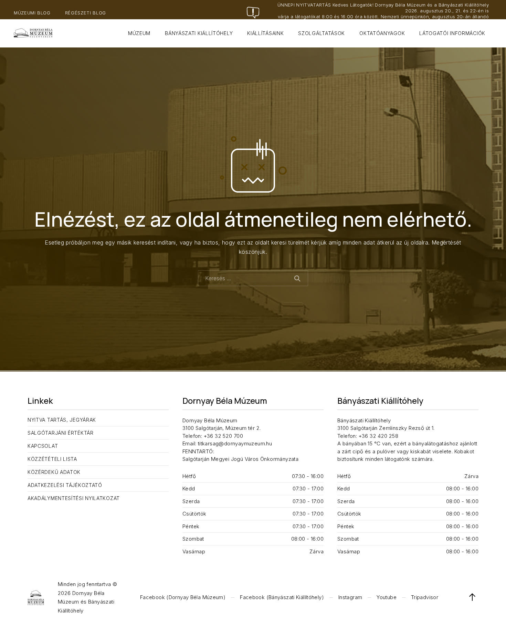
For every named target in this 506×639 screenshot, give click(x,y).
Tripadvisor (424, 597)
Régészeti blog (85, 12)
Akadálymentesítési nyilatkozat (74, 498)
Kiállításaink (265, 33)
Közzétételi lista (52, 459)
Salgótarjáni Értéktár (61, 433)
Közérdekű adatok (54, 472)
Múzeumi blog (32, 12)
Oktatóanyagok (382, 33)
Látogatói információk (452, 33)
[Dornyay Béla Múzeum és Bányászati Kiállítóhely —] (33, 33)
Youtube (387, 597)
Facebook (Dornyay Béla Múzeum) (182, 597)
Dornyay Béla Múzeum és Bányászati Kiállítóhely (86, 602)
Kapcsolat (43, 446)
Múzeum (139, 33)
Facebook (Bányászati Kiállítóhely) (282, 597)
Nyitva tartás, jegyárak (62, 420)
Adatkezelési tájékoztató (65, 485)
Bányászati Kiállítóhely (199, 33)
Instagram (350, 597)
